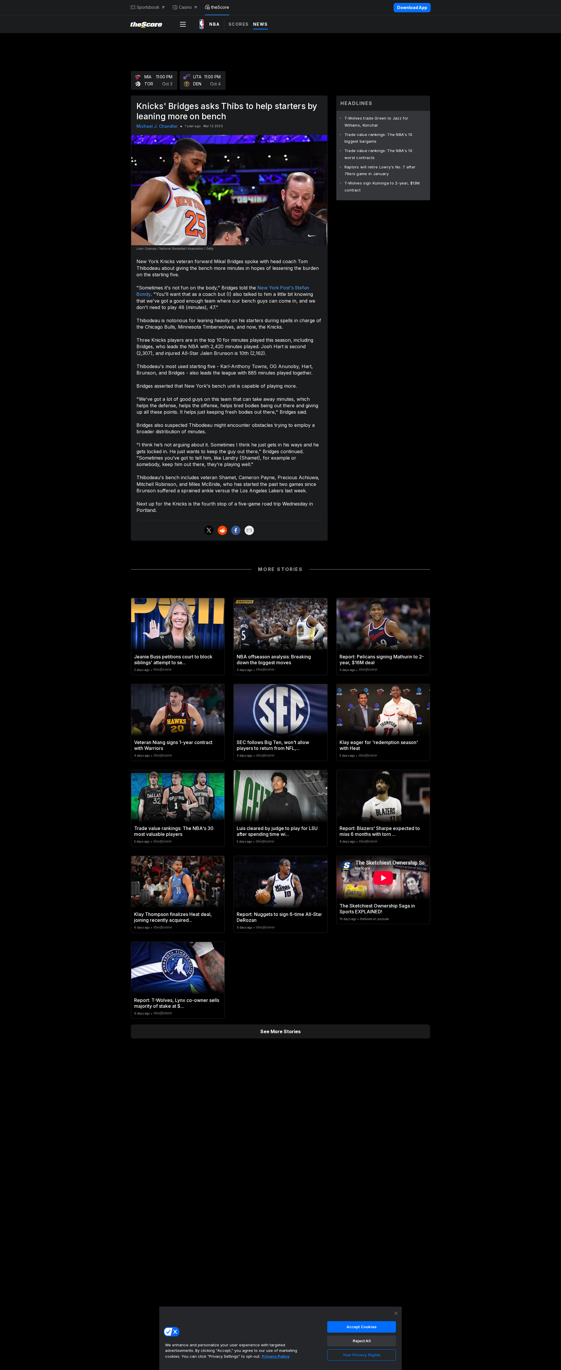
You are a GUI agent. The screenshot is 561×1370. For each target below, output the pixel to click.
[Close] (396, 1313)
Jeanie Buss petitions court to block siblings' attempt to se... (173, 659)
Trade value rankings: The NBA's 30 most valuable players (174, 831)
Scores (238, 24)
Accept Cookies (362, 1326)
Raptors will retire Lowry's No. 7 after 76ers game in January (380, 170)
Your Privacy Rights (361, 1354)
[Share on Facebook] (235, 530)
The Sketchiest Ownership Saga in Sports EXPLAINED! (377, 909)
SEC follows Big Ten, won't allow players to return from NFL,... (273, 745)
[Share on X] (209, 530)
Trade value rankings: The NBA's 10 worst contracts (378, 154)
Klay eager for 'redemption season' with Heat (379, 745)
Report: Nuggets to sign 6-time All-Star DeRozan (279, 917)
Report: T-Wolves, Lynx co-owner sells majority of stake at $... (176, 1003)
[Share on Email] (249, 530)
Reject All (362, 1340)
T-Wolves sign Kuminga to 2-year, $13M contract (382, 186)
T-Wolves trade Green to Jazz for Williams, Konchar (376, 121)
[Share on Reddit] (222, 530)
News (260, 24)
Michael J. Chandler (157, 126)
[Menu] (183, 24)
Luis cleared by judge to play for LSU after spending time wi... (277, 831)
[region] (280, 1338)
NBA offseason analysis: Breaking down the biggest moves (274, 659)
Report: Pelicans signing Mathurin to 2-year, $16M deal (382, 659)
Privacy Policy (276, 1356)
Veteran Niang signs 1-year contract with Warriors (173, 745)
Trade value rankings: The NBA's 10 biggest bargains (378, 138)
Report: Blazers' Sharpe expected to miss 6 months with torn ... (380, 831)
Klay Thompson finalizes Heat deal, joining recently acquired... (173, 917)
